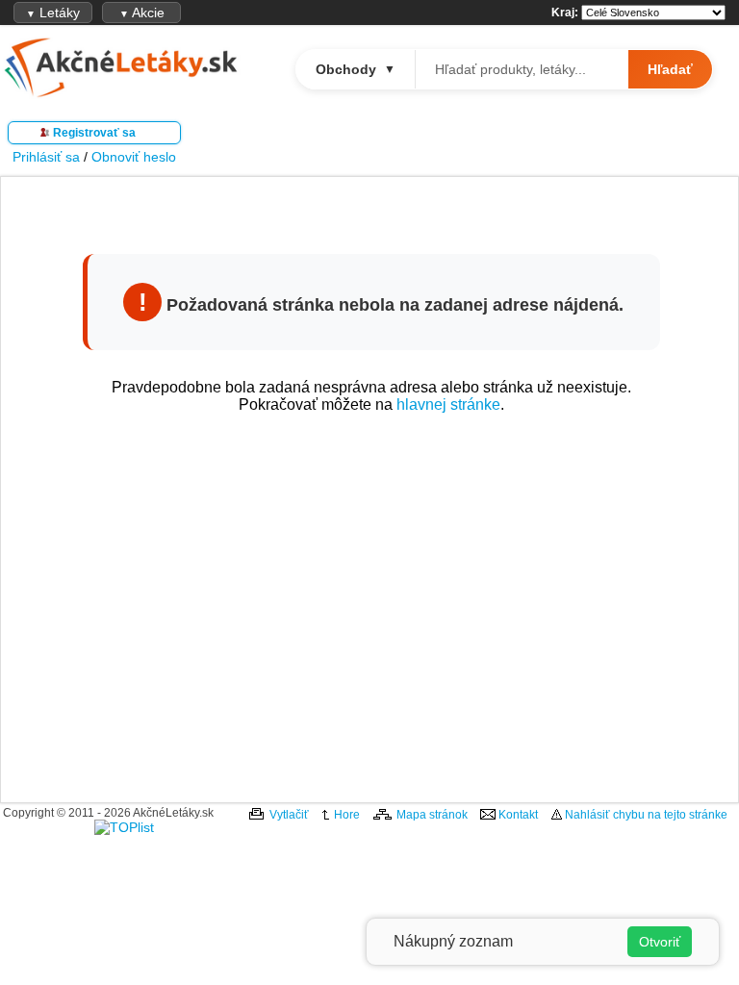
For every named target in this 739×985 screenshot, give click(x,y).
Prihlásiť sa (46, 156)
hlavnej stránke (448, 404)
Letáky (53, 12)
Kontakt (518, 814)
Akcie (142, 12)
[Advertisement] (371, 602)
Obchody (355, 69)
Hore (347, 814)
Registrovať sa (94, 132)
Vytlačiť (289, 814)
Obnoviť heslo (133, 156)
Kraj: (564, 12)
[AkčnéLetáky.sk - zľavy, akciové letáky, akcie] (120, 94)
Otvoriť (659, 941)
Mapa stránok (432, 814)
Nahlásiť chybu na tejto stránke (646, 814)
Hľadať (670, 69)
